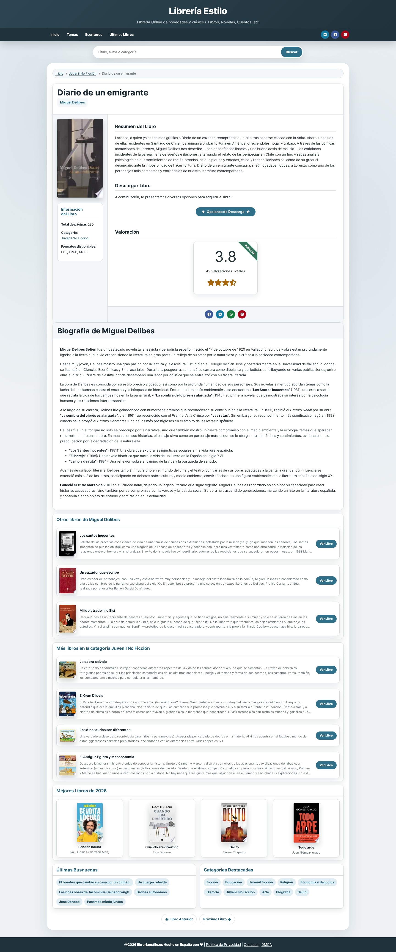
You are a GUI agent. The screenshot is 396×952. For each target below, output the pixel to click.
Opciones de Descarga (226, 211)
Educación (233, 882)
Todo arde (306, 847)
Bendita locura (89, 847)
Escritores (93, 34)
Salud (302, 892)
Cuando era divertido (162, 847)
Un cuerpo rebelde (152, 882)
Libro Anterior (181, 919)
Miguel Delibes (72, 102)
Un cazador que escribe (99, 572)
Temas (72, 34)
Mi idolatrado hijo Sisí (97, 610)
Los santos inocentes (97, 535)
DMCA (266, 944)
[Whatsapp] (231, 314)
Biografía (283, 892)
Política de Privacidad (223, 944)
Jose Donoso (69, 902)
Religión (286, 882)
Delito (234, 847)
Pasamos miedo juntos (105, 902)
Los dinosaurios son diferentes (105, 730)
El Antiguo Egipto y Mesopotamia (107, 757)
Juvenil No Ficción (82, 73)
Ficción (212, 882)
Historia (212, 892)
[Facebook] (335, 35)
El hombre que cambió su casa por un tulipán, (94, 882)
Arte (265, 892)
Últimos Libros (122, 34)
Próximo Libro (215, 919)
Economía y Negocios (317, 882)
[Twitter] (325, 35)
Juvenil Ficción (261, 882)
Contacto (251, 944)
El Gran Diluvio (91, 695)
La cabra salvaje (93, 661)
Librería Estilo (198, 11)
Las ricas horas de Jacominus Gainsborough (94, 892)
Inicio (54, 34)
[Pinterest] (345, 35)
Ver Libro (326, 543)
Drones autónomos (152, 892)
